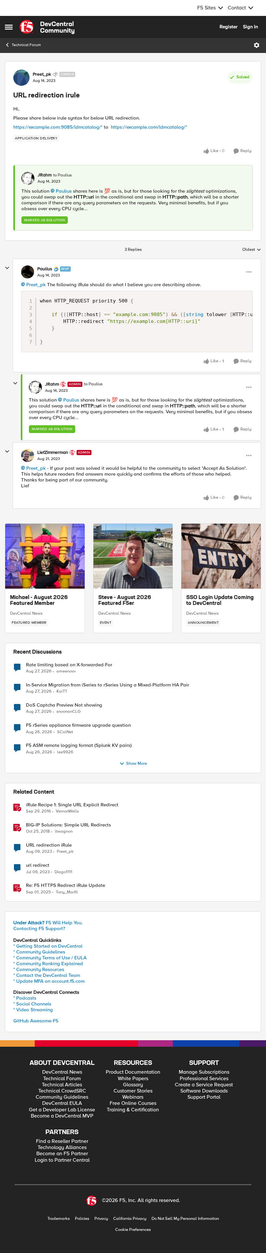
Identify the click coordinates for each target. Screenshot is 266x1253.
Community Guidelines (62, 1097)
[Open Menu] (256, 45)
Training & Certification (133, 1110)
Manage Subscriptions (204, 1072)
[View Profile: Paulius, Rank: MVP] (27, 271)
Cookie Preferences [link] (133, 1229)
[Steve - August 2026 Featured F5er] (133, 556)
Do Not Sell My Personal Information (185, 1218)
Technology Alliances (62, 1147)
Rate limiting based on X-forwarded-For (69, 665)
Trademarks (58, 1218)
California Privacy (129, 1218)
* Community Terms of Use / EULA (50, 958)
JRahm (45, 175)
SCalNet (65, 732)
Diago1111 (63, 872)
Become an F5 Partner (62, 1154)
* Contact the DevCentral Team (46, 975)
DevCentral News (26, 613)
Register (228, 27)
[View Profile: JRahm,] (27, 178)
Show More (136, 763)
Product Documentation (133, 1072)
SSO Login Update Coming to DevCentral (220, 600)
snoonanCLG (68, 711)
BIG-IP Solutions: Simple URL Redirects (68, 825)
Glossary (133, 1085)
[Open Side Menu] (9, 27)
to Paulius (62, 175)
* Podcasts (24, 998)
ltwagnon (64, 831)
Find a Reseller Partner (62, 1141)
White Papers (133, 1079)
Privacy (101, 1218)
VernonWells (67, 811)
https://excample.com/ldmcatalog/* (149, 127)
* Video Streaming (33, 1010)
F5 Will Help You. (48, 923)
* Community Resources (38, 969)
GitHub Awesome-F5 (35, 1021)
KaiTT (61, 691)
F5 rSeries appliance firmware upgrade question (78, 725)
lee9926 (65, 752)
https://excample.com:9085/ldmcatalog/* (58, 127)
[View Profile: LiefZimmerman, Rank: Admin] (27, 455)
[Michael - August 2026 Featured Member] (45, 556)
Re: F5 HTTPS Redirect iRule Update (65, 885)
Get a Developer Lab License (62, 1110)
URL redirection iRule (49, 845)
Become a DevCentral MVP (62, 1116)
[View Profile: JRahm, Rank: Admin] (35, 387)
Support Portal (203, 1097)
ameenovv (66, 671)
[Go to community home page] (47, 27)
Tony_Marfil (67, 892)
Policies (82, 1218)
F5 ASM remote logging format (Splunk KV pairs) (79, 745)
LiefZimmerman (52, 452)
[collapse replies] (7, 268)
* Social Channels (32, 1004)
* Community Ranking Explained (48, 963)
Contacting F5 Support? (39, 928)
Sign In (250, 27)
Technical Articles (62, 1085)
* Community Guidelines (39, 952)
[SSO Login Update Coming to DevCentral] (221, 556)
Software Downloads (204, 1091)
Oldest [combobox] (251, 249)
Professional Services (204, 1079)
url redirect (37, 865)
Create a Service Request (204, 1085)
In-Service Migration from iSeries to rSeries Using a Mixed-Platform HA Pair (107, 685)
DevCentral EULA (62, 1103)
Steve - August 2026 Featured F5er (124, 600)
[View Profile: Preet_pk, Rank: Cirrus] (21, 78)
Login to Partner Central (62, 1160)
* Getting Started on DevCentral (47, 946)
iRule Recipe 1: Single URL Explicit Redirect (72, 805)
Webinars (132, 1097)
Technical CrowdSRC (62, 1091)
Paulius (64, 191)
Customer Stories (133, 1091)
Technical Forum (26, 45)
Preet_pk (42, 74)
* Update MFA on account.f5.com (49, 981)
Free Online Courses (133, 1103)
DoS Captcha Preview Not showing (64, 705)
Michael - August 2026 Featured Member (39, 600)
